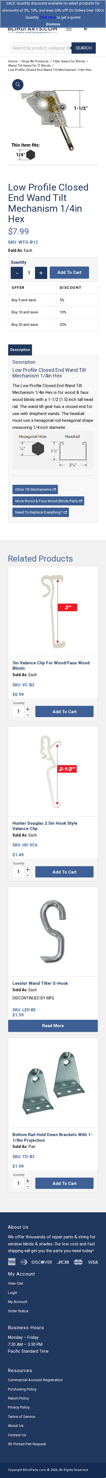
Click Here (48, 17)
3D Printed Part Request (27, 1444)
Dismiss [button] (53, 24)
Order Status (18, 1311)
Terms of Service (21, 1416)
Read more (53, 1025)
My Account (17, 1302)
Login (12, 1293)
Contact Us (17, 1435)
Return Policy (18, 1398)
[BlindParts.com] (44, 28)
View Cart (15, 1283)
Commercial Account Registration (35, 1380)
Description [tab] (20, 350)
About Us (15, 1426)
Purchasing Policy (22, 1389)
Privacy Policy (19, 1407)
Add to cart (69, 272)
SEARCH (84, 48)
